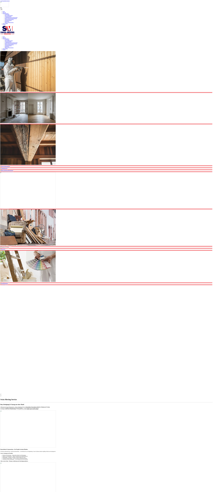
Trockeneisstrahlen (8, 16)
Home (4, 11)
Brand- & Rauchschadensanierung (11, 18)
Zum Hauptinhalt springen (5, 0)
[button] (106, 8)
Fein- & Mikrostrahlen (9, 15)
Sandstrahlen (7, 14)
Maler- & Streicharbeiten (9, 22)
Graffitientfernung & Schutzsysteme (11, 17)
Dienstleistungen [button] (6, 38)
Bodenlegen (7, 21)
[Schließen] (1, 9)
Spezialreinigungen (8, 20)
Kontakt (4, 24)
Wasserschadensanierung (9, 19)
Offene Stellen (5, 23)
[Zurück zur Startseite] (4, 6)
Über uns (4, 12)
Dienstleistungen (5, 13)
